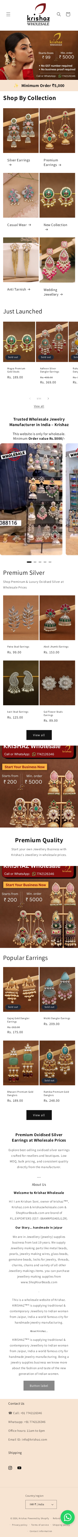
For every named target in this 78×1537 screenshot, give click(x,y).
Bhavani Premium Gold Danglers (20, 1093)
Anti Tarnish (16, 289)
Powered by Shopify (38, 1518)
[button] (8, 14)
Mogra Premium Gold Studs (16, 370)
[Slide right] (48, 398)
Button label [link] (39, 1386)
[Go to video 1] (29, 562)
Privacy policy (19, 1524)
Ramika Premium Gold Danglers (56, 1093)
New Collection (55, 224)
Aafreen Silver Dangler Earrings (49, 370)
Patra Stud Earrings (18, 646)
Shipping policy (61, 1524)
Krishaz (23, 1518)
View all (39, 406)
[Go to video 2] (35, 562)
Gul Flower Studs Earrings (53, 713)
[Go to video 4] (45, 562)
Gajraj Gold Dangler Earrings (18, 1020)
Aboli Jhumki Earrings (56, 646)
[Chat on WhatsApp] (68, 1517)
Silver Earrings (18, 160)
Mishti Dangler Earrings (57, 1018)
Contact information (41, 1531)
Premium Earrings (51, 162)
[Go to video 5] (50, 562)
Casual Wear (17, 224)
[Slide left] (30, 398)
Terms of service (40, 1524)
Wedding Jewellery (51, 291)
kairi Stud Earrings (17, 711)
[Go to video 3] (40, 562)
